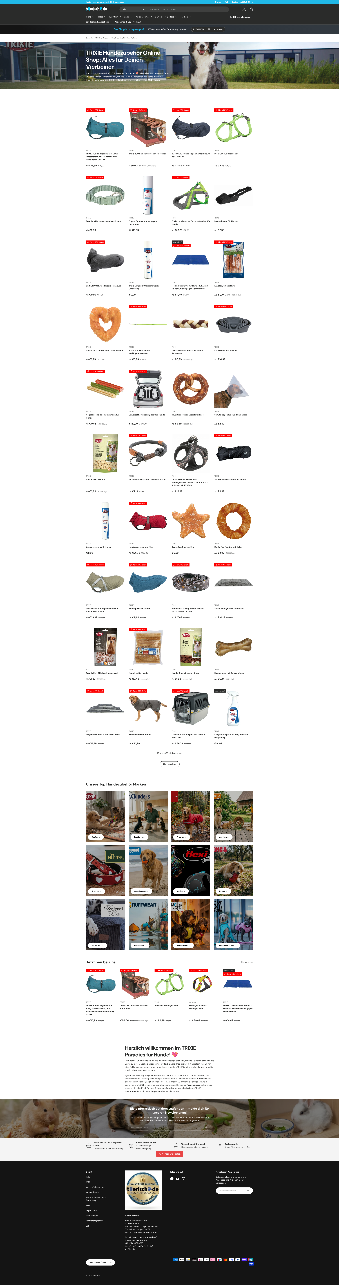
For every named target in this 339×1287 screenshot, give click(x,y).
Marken (184, 17)
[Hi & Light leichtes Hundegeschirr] (204, 984)
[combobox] (174, 9)
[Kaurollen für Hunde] (148, 647)
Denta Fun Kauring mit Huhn (228, 547)
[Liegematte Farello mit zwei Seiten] (105, 708)
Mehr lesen (154, 80)
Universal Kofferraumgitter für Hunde (147, 414)
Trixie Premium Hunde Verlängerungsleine (139, 352)
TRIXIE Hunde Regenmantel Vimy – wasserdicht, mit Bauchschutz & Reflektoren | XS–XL (103, 156)
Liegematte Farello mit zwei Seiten (103, 734)
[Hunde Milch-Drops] (105, 453)
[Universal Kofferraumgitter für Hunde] (148, 389)
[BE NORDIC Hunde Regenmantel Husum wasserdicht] (191, 127)
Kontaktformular (132, 1223)
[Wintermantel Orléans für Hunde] (233, 453)
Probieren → (139, 837)
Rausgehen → (140, 945)
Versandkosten (93, 1192)
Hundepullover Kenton (139, 608)
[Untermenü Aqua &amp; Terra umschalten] (150, 16)
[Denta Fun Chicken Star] (191, 521)
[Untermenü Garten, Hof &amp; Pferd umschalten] (176, 16)
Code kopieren (217, 29)
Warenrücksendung (95, 1187)
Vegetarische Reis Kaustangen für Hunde (102, 416)
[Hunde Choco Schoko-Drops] (191, 647)
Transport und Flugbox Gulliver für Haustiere (188, 736)
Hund (88, 17)
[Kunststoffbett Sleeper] (233, 324)
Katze (100, 17)
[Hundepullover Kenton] (148, 582)
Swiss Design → (183, 945)
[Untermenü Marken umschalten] (189, 16)
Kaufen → (96, 837)
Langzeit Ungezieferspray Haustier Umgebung (231, 736)
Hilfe (88, 1177)
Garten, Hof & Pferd (164, 17)
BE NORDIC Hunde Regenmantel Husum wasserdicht (191, 155)
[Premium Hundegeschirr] (233, 127)
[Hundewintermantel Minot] (148, 521)
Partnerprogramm (94, 1220)
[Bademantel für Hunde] (148, 708)
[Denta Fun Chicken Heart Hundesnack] (105, 324)
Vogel (126, 17)
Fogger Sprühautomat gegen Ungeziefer (143, 223)
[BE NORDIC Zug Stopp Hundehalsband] (148, 453)
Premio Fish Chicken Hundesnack (102, 673)
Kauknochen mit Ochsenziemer (229, 673)
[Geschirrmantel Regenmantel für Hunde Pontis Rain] (105, 582)
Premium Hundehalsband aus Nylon (103, 221)
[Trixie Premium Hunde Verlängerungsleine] (148, 324)
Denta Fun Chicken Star (183, 547)
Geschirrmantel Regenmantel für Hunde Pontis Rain (102, 610)
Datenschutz (92, 1215)
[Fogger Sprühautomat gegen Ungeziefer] (148, 195)
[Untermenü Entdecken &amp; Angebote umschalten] (111, 21)
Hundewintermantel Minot (141, 547)
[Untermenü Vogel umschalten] (131, 16)
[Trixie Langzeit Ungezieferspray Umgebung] (148, 259)
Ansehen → (181, 837)
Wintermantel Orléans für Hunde (230, 479)
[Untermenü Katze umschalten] (105, 16)
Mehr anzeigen (169, 764)
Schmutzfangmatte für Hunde (229, 608)
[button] (251, 9)
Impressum (91, 1210)
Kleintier (113, 17)
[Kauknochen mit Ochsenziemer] (233, 647)
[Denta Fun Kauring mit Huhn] (233, 521)
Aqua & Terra (142, 17)
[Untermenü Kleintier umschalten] (119, 16)
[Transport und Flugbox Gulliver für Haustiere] (191, 708)
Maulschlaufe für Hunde (226, 221)
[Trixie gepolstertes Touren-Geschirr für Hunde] (191, 195)
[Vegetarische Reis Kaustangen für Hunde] (105, 389)
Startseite (89, 38)
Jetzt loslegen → (141, 891)
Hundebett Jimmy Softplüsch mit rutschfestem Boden (188, 610)
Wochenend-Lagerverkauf (128, 22)
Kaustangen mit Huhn (224, 285)
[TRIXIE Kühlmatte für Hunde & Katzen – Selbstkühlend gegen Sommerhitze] (191, 259)
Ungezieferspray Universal (98, 547)
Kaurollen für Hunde (138, 673)
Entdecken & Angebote (97, 22)
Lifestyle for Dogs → (227, 945)
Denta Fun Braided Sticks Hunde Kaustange (187, 352)
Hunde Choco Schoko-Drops (185, 673)
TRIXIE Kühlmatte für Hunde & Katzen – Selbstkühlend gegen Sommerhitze (191, 287)
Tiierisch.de (96, 1275)
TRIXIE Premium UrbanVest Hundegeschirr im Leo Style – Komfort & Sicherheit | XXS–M (190, 482)
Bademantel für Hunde (140, 734)
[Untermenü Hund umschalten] (93, 16)
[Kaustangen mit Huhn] (233, 259)
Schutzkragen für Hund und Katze (230, 414)
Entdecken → (97, 945)
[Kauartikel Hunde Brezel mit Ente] (191, 389)
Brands (218, 2)
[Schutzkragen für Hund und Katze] (233, 389)
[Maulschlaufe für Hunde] (233, 195)
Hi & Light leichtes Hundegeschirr (198, 1007)
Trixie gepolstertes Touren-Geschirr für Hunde (191, 223)
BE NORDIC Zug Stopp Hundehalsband (147, 479)
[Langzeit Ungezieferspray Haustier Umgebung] (233, 708)
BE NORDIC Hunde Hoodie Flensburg (103, 285)
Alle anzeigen (247, 962)
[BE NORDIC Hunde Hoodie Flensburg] (105, 259)
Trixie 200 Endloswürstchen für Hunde (147, 153)
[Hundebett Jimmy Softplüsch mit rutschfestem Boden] (191, 582)
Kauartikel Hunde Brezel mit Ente (188, 414)
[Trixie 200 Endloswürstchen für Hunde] (148, 127)
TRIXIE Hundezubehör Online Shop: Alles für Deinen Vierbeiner (116, 38)
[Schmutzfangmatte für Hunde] (233, 582)
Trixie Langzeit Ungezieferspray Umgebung (144, 287)
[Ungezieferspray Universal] (105, 521)
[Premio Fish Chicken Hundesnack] (105, 647)
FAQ (226, 2)
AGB (88, 1205)
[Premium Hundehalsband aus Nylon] (105, 195)
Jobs (88, 1226)
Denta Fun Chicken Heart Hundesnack (104, 350)
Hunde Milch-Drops (95, 479)
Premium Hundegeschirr (226, 153)
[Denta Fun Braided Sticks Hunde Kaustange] (191, 324)
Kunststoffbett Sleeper (225, 350)
